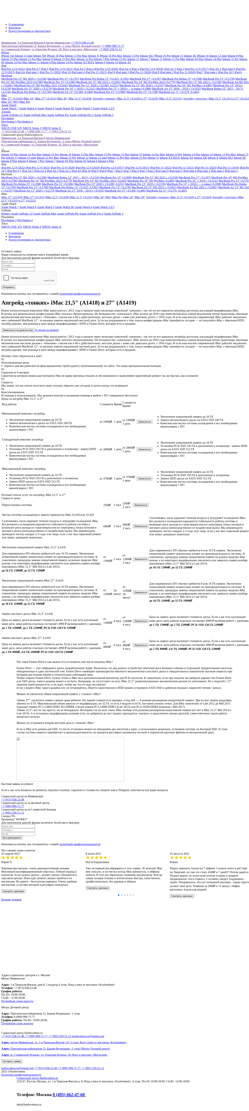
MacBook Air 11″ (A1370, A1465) (179, 92)
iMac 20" (62, 98)
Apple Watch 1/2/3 (103, 108)
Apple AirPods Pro (58, 115)
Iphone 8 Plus (235, 55)
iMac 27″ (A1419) (12, 98)
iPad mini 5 (32, 72)
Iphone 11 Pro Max (174, 59)
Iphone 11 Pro (230, 59)
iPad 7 (200, 72)
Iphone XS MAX (84, 62)
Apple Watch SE (64, 108)
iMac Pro (24, 101)
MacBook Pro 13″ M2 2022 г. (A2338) (199, 82)
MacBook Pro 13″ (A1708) (142, 92)
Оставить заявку (12, 1061)
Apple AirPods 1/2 (12, 115)
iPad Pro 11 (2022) (50, 72)
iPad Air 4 (125, 69)
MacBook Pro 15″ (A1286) (59, 82)
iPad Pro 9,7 (33, 69)
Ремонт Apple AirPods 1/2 (17, 213)
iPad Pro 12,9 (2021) (61, 69)
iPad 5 (44, 69)
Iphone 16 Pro (50, 154)
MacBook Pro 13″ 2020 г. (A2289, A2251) (94, 85)
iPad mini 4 (78, 72)
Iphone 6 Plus (48, 62)
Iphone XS (124, 62)
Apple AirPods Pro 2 (81, 115)
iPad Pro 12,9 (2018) (151, 69)
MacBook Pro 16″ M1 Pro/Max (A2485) (188, 85)
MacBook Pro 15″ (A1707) (63, 78)
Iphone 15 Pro (118, 59)
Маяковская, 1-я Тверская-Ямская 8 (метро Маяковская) (35, 42)
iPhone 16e (7, 55)
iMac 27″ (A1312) (45, 98)
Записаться (144, 421)
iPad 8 (155, 72)
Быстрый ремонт (12, 837)
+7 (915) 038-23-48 (82, 42)
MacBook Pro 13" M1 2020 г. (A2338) (24, 78)
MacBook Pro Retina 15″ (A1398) (182, 78)
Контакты (15, 27)
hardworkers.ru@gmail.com (88, 1036)
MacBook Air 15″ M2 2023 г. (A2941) (98, 82)
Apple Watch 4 (27, 108)
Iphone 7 (145, 59)
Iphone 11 (34, 62)
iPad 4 (90, 69)
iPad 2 (180, 69)
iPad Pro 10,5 (226, 72)
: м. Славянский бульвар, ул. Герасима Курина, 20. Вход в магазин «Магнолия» (54, 1054)
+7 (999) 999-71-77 (112, 46)
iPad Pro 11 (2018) (185, 72)
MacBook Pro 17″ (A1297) (146, 78)
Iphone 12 (133, 59)
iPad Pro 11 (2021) (96, 72)
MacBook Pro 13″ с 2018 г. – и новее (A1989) (123, 88)
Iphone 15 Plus (10, 59)
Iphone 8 (47, 59)
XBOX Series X (51, 128)
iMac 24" (28, 98)
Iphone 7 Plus (102, 59)
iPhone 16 (203, 55)
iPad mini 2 (166, 72)
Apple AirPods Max (34, 115)
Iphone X (93, 55)
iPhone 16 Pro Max (111, 55)
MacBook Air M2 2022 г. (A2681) (197, 187)
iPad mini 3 (122, 72)
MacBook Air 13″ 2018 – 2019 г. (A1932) (176, 88)
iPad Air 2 (215, 69)
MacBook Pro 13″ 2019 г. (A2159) (145, 184)
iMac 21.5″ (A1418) (80, 98)
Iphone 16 (65, 154)
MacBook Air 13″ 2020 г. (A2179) (32, 88)
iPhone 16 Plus (55, 55)
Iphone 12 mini (218, 55)
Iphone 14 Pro (65, 62)
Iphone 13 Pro (131, 55)
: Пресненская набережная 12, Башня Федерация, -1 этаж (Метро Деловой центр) (55, 1048)
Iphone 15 (156, 59)
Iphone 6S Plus (195, 59)
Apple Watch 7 (10, 108)
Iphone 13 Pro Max (76, 55)
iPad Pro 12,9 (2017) (197, 69)
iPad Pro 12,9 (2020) (106, 69)
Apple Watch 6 (45, 108)
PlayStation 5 (9, 121)
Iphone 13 (177, 55)
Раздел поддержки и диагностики (29, 31)
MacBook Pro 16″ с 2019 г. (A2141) (74, 88)
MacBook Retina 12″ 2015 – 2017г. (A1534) (73, 177)
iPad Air (20, 72)
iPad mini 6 (228, 69)
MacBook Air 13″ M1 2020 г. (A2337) (141, 85)
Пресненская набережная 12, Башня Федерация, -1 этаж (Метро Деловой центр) (51, 46)
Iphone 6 (100, 62)
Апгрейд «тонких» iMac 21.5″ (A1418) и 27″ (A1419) (125, 98)
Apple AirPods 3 (103, 115)
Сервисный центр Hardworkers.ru (37, 1078)
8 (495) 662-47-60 (69, 1094)
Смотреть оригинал (13, 891)
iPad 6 (238, 72)
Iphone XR (39, 55)
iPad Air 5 (79, 69)
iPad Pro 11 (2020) (140, 72)
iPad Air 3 (170, 69)
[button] (118, 895)
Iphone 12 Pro (85, 59)
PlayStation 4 (25, 121)
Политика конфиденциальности (21, 1074)
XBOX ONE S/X (11, 128)
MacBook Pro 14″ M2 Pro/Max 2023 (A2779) (149, 82)
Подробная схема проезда (17, 1001)
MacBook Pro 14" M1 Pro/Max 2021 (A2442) (41, 85)
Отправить (8, 287)
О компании (16, 24)
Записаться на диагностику (18, 330)
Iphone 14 (112, 62)
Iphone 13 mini (23, 55)
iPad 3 (135, 69)
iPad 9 (111, 72)
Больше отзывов (11, 899)
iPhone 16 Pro (162, 55)
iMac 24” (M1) (10, 101)
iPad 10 (66, 72)
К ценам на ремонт (47, 330)
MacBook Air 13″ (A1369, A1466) (72, 92)
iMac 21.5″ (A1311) (170, 98)
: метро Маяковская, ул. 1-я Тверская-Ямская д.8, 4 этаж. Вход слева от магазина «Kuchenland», (64, 1042)
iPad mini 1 (210, 72)
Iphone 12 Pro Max (30, 59)
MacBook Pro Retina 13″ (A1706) (32, 92)
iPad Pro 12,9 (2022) (13, 69)
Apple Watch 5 (83, 108)
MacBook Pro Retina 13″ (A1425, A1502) (104, 78)
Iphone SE (190, 55)
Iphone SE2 (147, 55)
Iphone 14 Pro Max (16, 62)
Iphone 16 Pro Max (30, 154)
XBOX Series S (32, 128)
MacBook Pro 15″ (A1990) (110, 92)
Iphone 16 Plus (10, 154)
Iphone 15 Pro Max (64, 59)
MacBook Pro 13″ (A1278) (219, 78)
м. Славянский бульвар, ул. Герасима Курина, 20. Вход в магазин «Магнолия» (49, 49)
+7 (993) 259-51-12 (110, 49)
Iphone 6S (80, 161)
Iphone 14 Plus (213, 59)
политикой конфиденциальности (79, 293)
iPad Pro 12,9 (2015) (137, 167)
